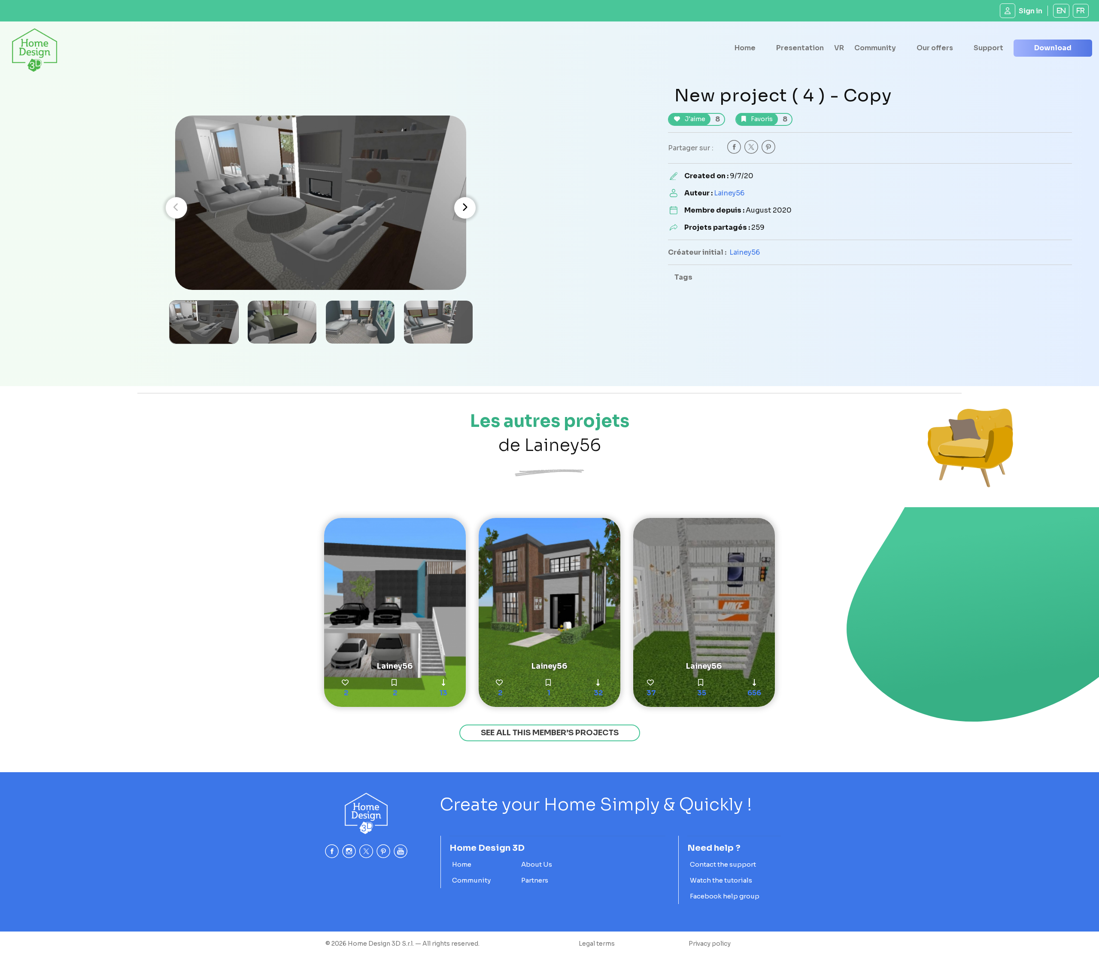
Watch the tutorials (721, 880)
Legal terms (597, 943)
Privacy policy (710, 943)
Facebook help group (724, 896)
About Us (536, 864)
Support (988, 47)
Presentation (800, 47)
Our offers (935, 47)
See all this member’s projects (550, 732)
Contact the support (723, 864)
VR (839, 47)
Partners (534, 880)
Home (745, 47)
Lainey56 (729, 193)
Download (1053, 47)
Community (875, 47)
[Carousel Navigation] (321, 208)
